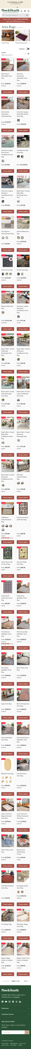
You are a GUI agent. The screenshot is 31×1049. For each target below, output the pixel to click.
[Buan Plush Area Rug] (23, 658)
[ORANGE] (18, 892)
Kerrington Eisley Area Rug (22, 887)
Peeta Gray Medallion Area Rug (22, 598)
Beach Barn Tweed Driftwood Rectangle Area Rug (7, 352)
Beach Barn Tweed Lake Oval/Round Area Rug (23, 394)
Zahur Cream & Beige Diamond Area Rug (6, 816)
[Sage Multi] (22, 156)
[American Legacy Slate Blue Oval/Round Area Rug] (23, 297)
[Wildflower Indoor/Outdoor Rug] (7, 508)
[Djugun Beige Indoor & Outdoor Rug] (7, 949)
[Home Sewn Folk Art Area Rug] (7, 553)
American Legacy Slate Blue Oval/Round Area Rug (22, 309)
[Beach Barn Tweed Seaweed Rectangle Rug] (23, 423)
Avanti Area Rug (6, 270)
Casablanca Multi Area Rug (22, 151)
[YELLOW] (6, 777)
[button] (25, 11)
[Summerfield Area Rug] (23, 222)
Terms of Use (22, 1043)
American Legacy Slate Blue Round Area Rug (22, 114)
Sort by (4, 52)
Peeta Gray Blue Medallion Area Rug (22, 634)
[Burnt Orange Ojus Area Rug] (23, 694)
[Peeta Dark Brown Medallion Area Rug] (23, 728)
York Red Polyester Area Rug (7, 887)
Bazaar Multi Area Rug (7, 307)
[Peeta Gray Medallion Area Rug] (23, 586)
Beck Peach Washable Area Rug (6, 76)
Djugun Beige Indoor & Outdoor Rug (7, 960)
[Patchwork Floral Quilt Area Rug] (23, 508)
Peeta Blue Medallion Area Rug (6, 670)
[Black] (2, 237)
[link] (6, 981)
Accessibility (13, 1045)
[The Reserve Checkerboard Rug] (7, 222)
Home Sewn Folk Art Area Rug (6, 563)
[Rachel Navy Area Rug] (7, 840)
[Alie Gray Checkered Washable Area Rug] (23, 64)
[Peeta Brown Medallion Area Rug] (7, 622)
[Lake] (2, 399)
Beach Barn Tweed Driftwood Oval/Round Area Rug (23, 352)
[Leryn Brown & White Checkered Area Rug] (23, 804)
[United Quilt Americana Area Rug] (7, 586)
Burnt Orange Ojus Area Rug (23, 705)
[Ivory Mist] (18, 237)
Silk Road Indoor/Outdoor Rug (22, 477)
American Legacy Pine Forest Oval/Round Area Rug (7, 153)
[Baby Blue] (18, 201)
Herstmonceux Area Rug (21, 775)
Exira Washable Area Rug (6, 739)
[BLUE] (2, 781)
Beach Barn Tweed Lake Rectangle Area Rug (7, 394)
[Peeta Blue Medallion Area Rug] (7, 658)
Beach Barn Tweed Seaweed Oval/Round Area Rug (7, 478)
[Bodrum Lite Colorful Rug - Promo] (23, 840)
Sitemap (20, 1045)
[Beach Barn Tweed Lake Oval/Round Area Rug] (23, 382)
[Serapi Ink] (2, 274)
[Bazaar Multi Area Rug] (7, 297)
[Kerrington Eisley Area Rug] (23, 876)
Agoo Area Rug (6, 704)
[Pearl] (2, 525)
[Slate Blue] (18, 120)
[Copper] (22, 483)
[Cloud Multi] (22, 274)
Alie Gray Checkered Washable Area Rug (22, 77)
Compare (22, 49)
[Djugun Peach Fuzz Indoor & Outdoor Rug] (23, 949)
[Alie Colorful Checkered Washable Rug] (7, 102)
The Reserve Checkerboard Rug (7, 232)
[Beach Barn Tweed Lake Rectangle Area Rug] (7, 382)
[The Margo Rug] (7, 915)
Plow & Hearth (9, 1040)
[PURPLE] (6, 781)
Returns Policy (5, 1045)
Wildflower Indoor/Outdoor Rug (6, 520)
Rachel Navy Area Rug (7, 851)
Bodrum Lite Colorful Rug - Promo (21, 852)
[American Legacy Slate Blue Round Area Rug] (23, 102)
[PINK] (2, 777)
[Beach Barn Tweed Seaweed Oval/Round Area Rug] (7, 465)
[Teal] (2, 529)
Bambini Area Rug (7, 774)
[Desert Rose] (22, 237)
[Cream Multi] (6, 274)
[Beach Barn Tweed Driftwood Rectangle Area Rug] (7, 339)
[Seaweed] (18, 440)
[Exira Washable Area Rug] (7, 728)
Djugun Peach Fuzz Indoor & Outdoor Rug (23, 960)
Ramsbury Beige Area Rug (22, 925)
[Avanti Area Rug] (7, 260)
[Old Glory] (2, 201)
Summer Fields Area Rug (22, 563)
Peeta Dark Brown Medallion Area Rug (23, 740)
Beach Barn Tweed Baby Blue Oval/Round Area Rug (7, 435)
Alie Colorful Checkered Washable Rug (6, 114)
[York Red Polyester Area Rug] (7, 876)
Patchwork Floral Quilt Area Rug (22, 519)
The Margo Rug (6, 924)
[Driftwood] (2, 359)
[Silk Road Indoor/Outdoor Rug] (23, 465)
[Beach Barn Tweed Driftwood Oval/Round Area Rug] (23, 339)
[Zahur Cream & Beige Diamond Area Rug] (7, 804)
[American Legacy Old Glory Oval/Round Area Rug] (7, 181)
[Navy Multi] (18, 274)
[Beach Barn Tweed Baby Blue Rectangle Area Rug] (23, 181)
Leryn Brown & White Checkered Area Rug (22, 816)
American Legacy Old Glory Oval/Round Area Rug (7, 194)
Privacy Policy (5, 1043)
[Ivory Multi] (18, 156)
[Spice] (2, 312)
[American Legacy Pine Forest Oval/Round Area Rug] (7, 141)
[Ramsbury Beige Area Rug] (23, 915)
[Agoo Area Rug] (7, 694)
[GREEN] (10, 781)
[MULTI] (22, 892)
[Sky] (6, 237)
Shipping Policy (14, 1043)
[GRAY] (10, 777)
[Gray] (10, 525)
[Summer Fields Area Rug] (23, 553)
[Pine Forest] (2, 160)
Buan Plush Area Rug (22, 669)
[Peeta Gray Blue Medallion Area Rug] (23, 622)
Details (23, 21)
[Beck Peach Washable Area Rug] (7, 64)
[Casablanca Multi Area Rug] (23, 141)
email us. (17, 997)
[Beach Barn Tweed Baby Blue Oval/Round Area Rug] (7, 423)
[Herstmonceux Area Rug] (23, 764)
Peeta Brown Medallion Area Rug (6, 634)
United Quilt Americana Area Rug (6, 598)
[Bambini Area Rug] (7, 764)
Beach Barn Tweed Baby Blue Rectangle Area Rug (23, 194)
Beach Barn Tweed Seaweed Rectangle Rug (23, 434)
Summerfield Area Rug (23, 232)
